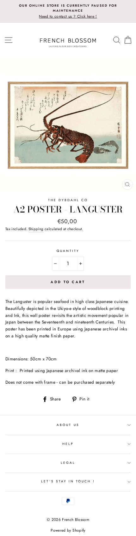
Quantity (68, 250)
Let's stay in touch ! (68, 481)
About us (68, 424)
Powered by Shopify (68, 530)
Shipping (36, 228)
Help (68, 443)
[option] (68, 11)
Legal (68, 462)
